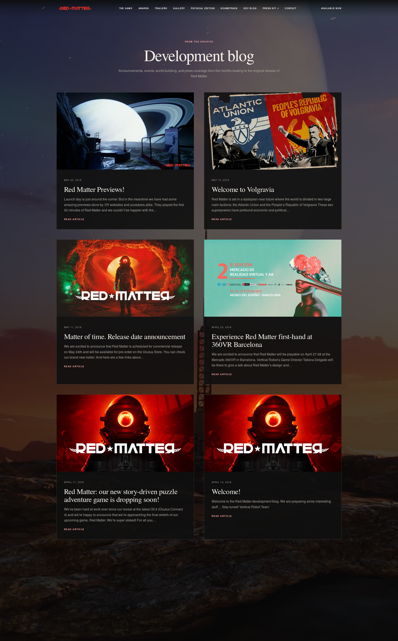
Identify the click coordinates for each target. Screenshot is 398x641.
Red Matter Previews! (94, 189)
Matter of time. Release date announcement (124, 336)
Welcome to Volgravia (243, 189)
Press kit (271, 8)
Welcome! (226, 491)
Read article (74, 219)
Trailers (161, 8)
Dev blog (250, 8)
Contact (290, 8)
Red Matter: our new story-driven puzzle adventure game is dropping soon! (120, 495)
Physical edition (203, 8)
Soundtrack (229, 8)
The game (125, 8)
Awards (143, 8)
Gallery (179, 8)
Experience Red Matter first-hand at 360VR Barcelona (262, 340)
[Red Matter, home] (75, 8)
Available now (331, 8)
